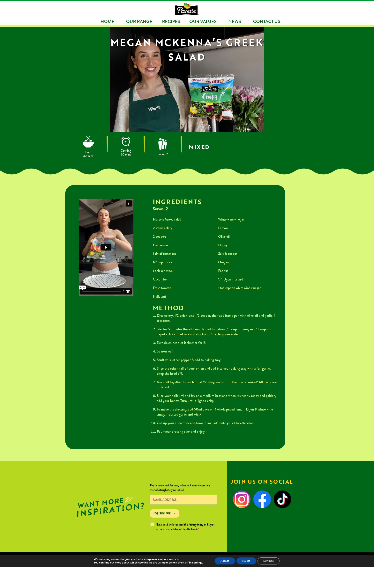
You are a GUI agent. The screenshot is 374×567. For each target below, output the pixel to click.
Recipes (171, 21)
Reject (246, 561)
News (234, 21)
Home (107, 21)
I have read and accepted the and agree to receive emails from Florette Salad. (185, 526)
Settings (268, 561)
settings (197, 562)
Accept (225, 561)
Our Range (139, 21)
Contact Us (266, 21)
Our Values (202, 21)
